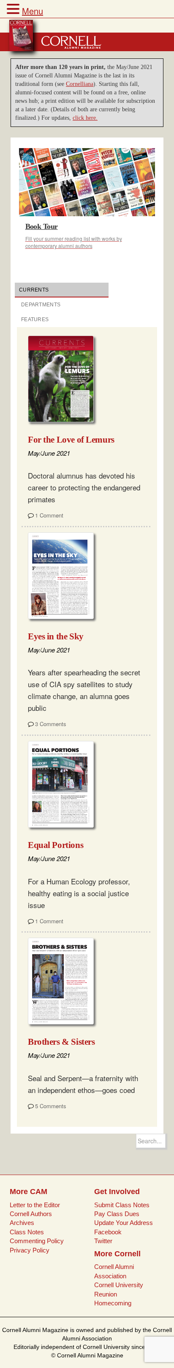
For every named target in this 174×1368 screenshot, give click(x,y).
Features (35, 319)
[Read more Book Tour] (87, 182)
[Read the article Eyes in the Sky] (64, 575)
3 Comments (50, 724)
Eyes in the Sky (56, 636)
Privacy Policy (29, 1250)
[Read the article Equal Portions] (64, 784)
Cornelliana (79, 84)
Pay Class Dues (116, 1213)
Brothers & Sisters (61, 1042)
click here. (85, 118)
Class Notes (27, 1232)
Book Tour (41, 226)
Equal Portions (55, 845)
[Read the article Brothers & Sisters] (64, 981)
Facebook (108, 1232)
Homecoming (112, 1303)
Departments (40, 305)
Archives (22, 1222)
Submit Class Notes (122, 1204)
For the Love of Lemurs (71, 440)
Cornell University (118, 1284)
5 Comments (50, 1106)
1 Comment (49, 515)
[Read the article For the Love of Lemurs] (64, 379)
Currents (34, 290)
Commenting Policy (37, 1240)
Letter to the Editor (35, 1204)
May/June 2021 (49, 453)
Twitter (103, 1240)
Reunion (105, 1294)
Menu (32, 11)
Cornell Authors (31, 1213)
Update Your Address (123, 1222)
